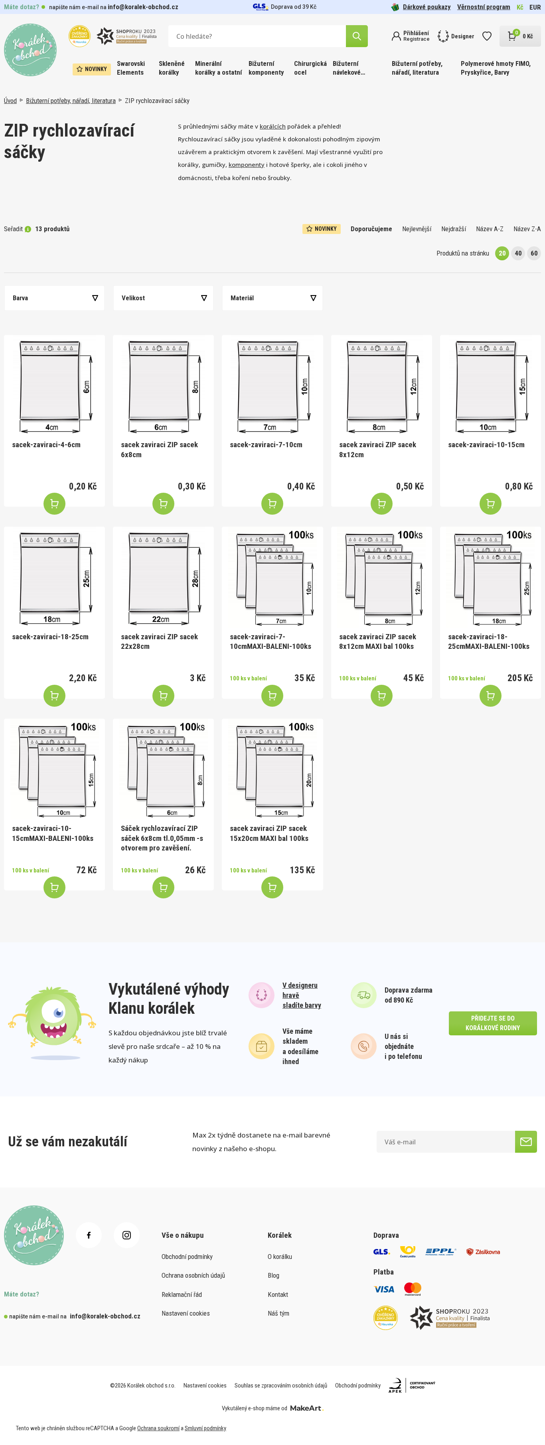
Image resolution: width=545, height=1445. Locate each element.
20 (502, 253)
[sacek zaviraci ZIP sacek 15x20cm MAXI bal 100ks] (272, 769)
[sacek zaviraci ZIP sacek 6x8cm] (163, 385)
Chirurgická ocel (310, 67)
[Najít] (357, 36)
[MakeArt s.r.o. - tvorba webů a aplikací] (307, 1408)
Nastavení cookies (186, 1313)
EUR (535, 7)
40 (518, 253)
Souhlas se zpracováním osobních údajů (281, 1385)
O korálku (280, 1257)
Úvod (10, 101)
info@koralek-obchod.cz (143, 7)
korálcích (273, 126)
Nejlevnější (416, 229)
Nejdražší (453, 229)
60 (534, 253)
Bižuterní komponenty (266, 67)
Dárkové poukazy (427, 7)
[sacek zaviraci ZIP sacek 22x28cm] (163, 577)
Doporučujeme (371, 229)
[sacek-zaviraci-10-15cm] (490, 385)
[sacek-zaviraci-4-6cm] (54, 385)
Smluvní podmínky (205, 1428)
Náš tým (278, 1313)
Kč (520, 7)
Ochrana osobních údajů (193, 1275)
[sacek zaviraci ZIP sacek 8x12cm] (381, 385)
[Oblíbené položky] (487, 36)
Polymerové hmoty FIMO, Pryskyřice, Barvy (496, 67)
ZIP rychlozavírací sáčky (157, 101)
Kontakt (278, 1294)
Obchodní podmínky (187, 1257)
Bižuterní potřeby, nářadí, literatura (417, 67)
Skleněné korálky (172, 67)
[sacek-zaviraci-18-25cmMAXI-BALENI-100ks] (490, 577)
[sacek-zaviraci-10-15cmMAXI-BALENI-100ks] (54, 769)
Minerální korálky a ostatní (218, 67)
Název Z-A (527, 229)
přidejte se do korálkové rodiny (493, 1023)
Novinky (96, 69)
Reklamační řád (182, 1294)
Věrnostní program (483, 7)
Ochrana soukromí (158, 1428)
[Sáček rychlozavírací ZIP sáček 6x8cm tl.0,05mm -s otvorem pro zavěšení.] (163, 769)
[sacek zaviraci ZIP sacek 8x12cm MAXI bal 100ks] (381, 577)
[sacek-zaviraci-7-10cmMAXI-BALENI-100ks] (272, 577)
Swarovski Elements (131, 67)
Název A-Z (490, 229)
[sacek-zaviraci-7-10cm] (272, 385)
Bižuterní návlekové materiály (347, 68)
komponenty (247, 164)
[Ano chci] (526, 1142)
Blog (273, 1275)
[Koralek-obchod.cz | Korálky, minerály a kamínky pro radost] (30, 50)
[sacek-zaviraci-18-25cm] (54, 577)
